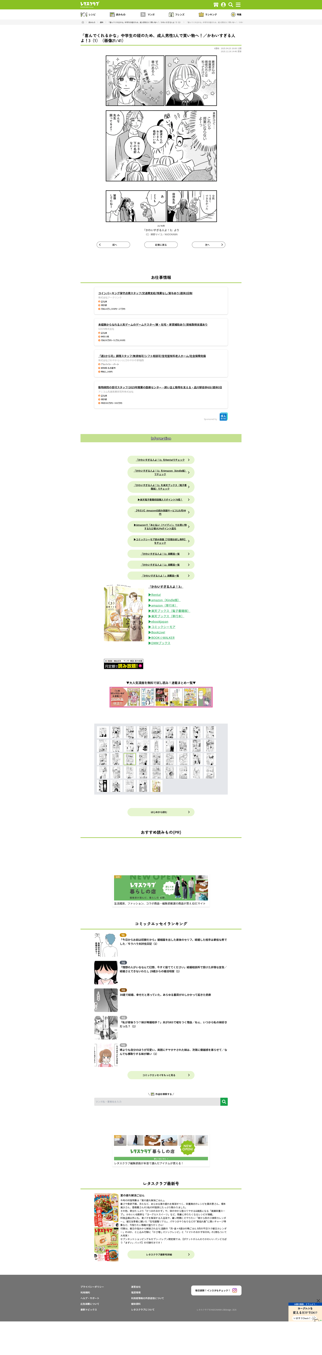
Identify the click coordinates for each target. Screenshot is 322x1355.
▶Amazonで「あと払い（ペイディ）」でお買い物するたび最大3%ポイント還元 (160, 526)
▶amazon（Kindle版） (164, 600)
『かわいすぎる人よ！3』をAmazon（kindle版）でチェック (160, 472)
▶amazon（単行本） (163, 605)
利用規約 (85, 1292)
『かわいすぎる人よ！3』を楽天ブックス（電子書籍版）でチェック (160, 486)
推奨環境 (136, 1292)
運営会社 (136, 1286)
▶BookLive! (156, 632)
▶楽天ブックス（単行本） (166, 616)
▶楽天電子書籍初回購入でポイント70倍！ (160, 499)
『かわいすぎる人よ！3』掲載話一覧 (160, 553)
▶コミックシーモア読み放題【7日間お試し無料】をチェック (160, 541)
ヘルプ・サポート (89, 1298)
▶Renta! (154, 594)
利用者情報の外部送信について (147, 1298)
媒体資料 (136, 1303)
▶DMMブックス (159, 643)
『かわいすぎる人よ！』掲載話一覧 (160, 575)
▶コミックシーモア (161, 627)
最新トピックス (88, 1309)
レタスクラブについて (143, 1309)
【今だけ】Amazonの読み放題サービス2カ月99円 (160, 512)
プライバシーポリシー (92, 1286)
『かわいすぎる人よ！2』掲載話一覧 (160, 564)
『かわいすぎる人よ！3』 (165, 586)
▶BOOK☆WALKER (161, 637)
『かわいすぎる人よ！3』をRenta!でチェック (160, 459)
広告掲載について (89, 1303)
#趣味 (216, 48)
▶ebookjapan (158, 621)
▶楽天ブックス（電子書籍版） (169, 610)
